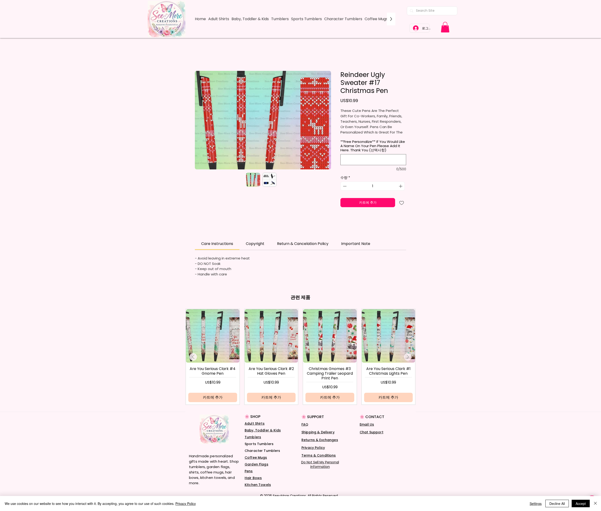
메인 (198, 54)
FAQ (304, 430)
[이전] (193, 363)
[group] (300, 363)
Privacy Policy (313, 453)
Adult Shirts (255, 429)
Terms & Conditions (318, 461)
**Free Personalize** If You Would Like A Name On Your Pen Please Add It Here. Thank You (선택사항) (372, 152)
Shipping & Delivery (318, 438)
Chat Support (371, 438)
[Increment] (401, 192)
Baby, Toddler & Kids (263, 436)
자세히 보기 (349, 138)
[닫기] (595, 503)
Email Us (367, 430)
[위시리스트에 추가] (401, 209)
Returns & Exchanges (319, 446)
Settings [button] (536, 503)
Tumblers (253, 443)
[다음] (408, 363)
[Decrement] (344, 192)
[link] (445, 27)
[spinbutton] (372, 192)
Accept (581, 503)
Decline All (557, 503)
